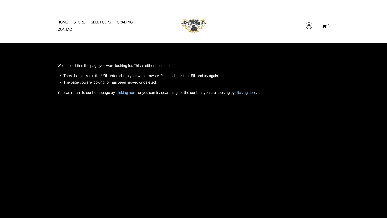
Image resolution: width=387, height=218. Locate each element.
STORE (79, 22)
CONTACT (65, 29)
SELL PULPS (101, 22)
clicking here (126, 92)
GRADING (125, 22)
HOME (62, 22)
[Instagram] (309, 25)
